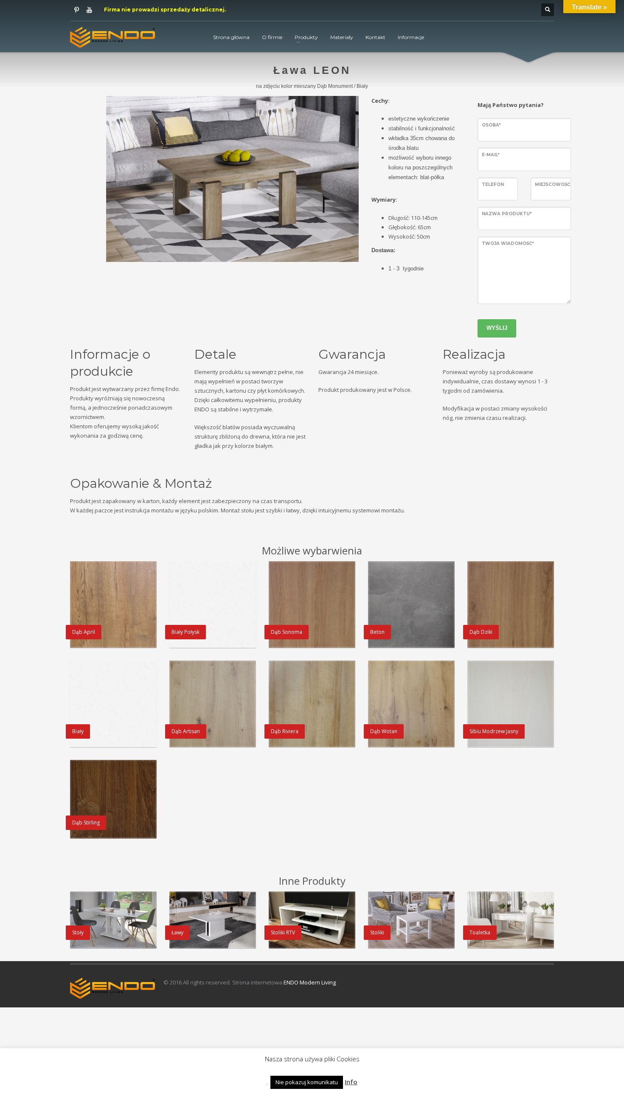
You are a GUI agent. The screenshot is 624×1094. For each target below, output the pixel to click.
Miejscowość (552, 184)
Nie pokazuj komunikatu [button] (306, 1082)
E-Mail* (491, 154)
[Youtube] (89, 9)
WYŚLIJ (496, 328)
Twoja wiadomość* (508, 243)
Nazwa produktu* (507, 214)
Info (351, 1081)
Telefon (493, 184)
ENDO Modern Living (310, 982)
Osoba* (491, 125)
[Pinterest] (76, 9)
